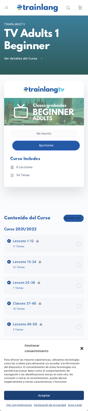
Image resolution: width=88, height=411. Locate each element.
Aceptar (44, 395)
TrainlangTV (14, 24)
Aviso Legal (75, 405)
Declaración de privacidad (50, 405)
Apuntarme (46, 145)
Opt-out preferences (19, 405)
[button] (82, 348)
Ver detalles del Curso (21, 58)
